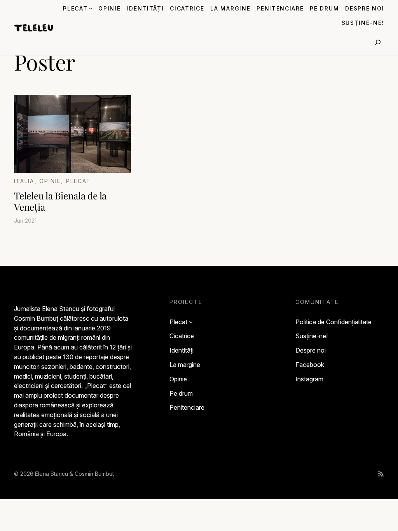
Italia (24, 181)
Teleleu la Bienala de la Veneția (60, 201)
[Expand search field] (378, 42)
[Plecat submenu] (90, 8)
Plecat (78, 181)
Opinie (50, 181)
